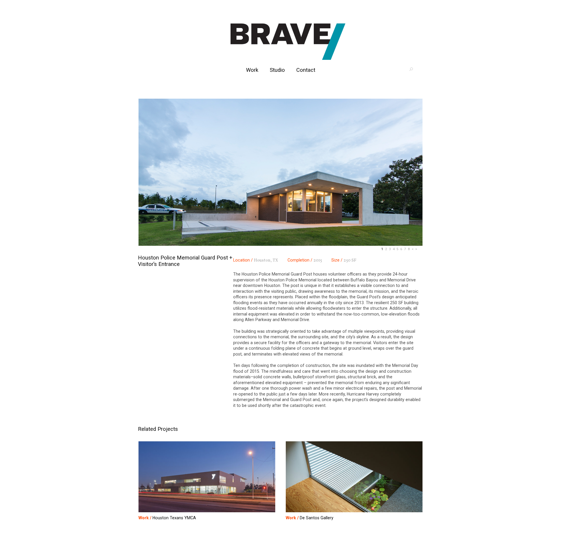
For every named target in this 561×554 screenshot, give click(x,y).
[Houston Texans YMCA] (206, 477)
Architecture (287, 41)
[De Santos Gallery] (354, 477)
